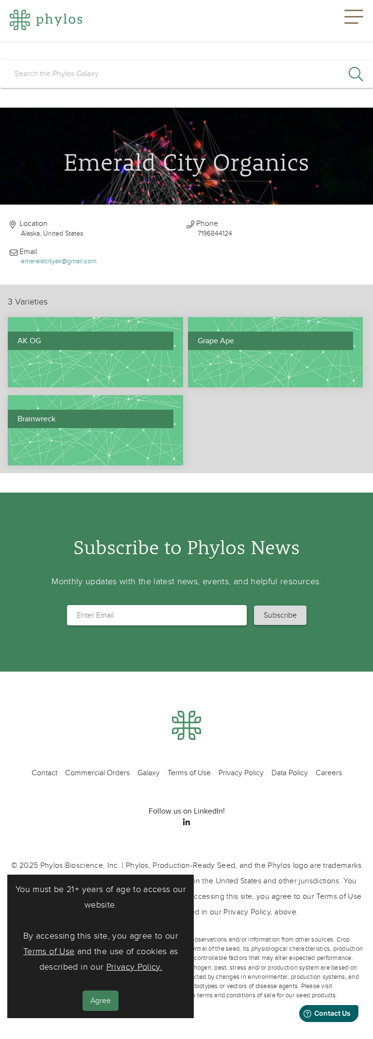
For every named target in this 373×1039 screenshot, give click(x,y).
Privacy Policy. (134, 967)
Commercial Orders (97, 773)
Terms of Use (48, 951)
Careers (329, 773)
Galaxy (148, 773)
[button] (353, 21)
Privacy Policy (241, 773)
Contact (44, 773)
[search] (186, 74)
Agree (100, 1001)
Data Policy (289, 773)
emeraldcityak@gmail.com (59, 261)
